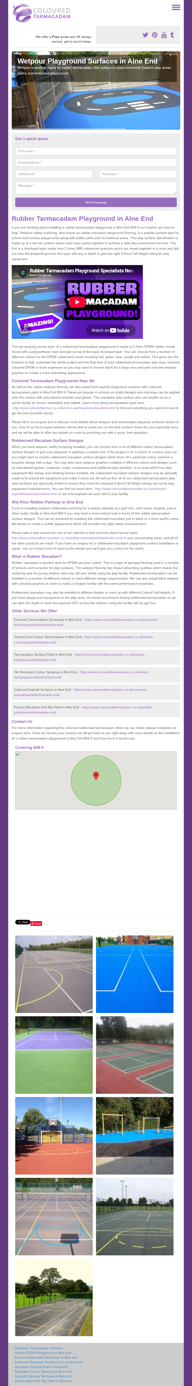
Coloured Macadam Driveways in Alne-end (46, 1357)
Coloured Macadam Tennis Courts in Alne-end (49, 1362)
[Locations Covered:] (14, 7)
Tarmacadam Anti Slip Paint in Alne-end (44, 1381)
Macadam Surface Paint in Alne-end (41, 1367)
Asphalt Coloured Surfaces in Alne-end (43, 1376)
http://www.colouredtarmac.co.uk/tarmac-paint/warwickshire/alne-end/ (64, 408)
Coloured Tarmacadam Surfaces (39, 1348)
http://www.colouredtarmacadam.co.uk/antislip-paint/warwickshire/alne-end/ (67, 538)
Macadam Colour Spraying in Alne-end (43, 1371)
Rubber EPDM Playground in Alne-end (43, 1353)
